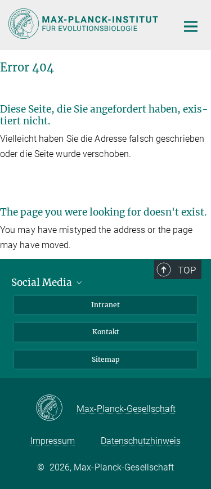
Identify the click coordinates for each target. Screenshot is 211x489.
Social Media (42, 282)
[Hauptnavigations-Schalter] (190, 26)
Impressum (52, 441)
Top (187, 270)
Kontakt (105, 332)
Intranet (105, 304)
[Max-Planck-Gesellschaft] (56, 408)
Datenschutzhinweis (141, 441)
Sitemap (106, 359)
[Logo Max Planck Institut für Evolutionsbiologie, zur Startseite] (84, 23)
